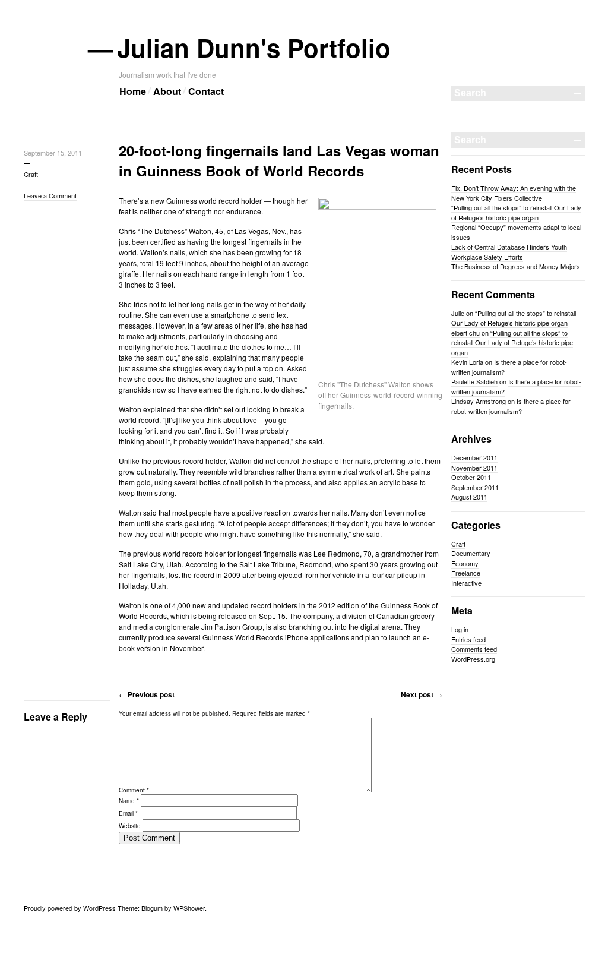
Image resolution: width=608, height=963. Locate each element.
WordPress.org (473, 659)
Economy (465, 563)
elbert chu (465, 332)
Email (128, 813)
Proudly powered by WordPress (70, 908)
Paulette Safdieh (474, 381)
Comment (134, 790)
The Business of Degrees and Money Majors (515, 266)
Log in (459, 629)
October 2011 (471, 477)
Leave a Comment (50, 195)
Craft (31, 174)
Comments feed (474, 648)
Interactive (466, 583)
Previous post (147, 694)
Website (130, 826)
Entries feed (468, 639)
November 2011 (474, 467)
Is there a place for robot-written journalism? (509, 367)
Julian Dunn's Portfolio (255, 47)
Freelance (465, 572)
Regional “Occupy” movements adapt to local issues (516, 232)
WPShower (189, 908)
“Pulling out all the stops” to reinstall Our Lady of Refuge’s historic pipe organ (516, 212)
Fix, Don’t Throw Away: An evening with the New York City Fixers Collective (513, 193)
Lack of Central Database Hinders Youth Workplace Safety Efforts (509, 251)
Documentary (470, 553)
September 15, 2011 (53, 152)
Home (132, 91)
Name (129, 801)
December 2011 (474, 457)
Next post (421, 694)
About (167, 91)
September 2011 (475, 487)
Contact (206, 91)
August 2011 (469, 496)
